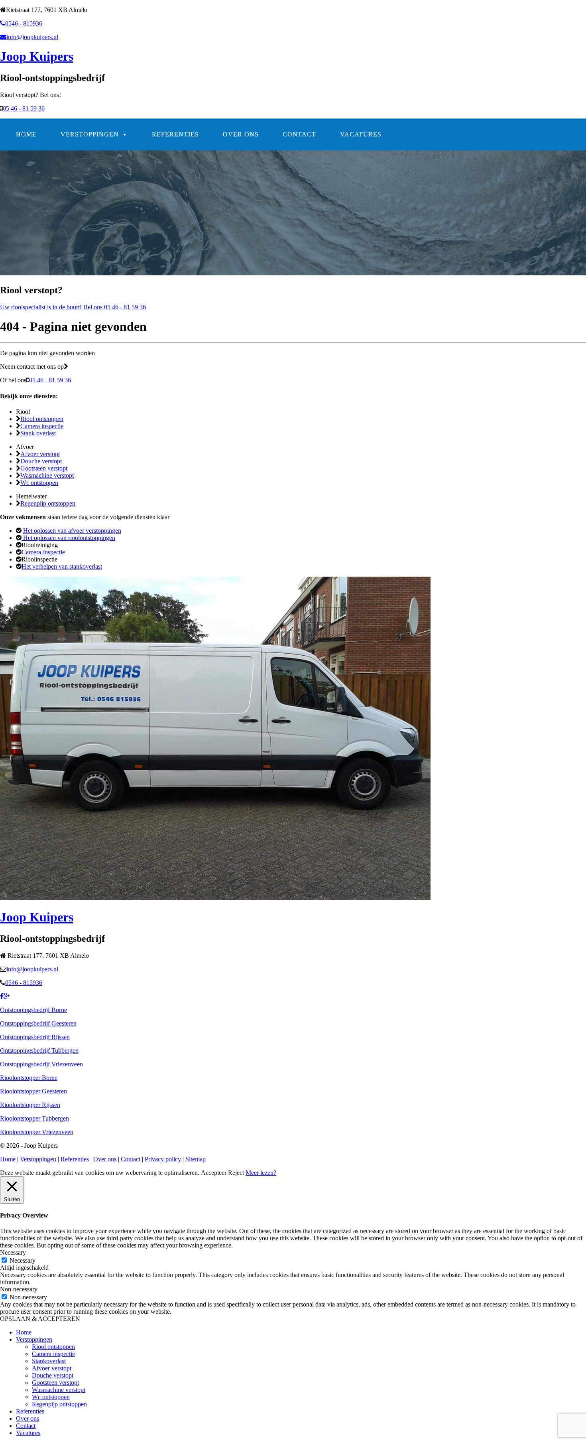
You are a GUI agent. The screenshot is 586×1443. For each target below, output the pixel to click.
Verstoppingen (90, 134)
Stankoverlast (49, 1361)
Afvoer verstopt (40, 454)
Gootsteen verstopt (43, 468)
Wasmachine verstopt (47, 475)
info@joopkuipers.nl (32, 37)
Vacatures (360, 134)
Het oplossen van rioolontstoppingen (68, 537)
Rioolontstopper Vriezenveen (36, 1132)
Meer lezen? (261, 1172)
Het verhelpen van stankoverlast (62, 566)
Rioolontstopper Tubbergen (34, 1118)
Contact (299, 134)
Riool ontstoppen (41, 418)
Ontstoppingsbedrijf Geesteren (38, 1023)
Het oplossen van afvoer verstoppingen (72, 530)
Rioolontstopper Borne (28, 1077)
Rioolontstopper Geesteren (33, 1091)
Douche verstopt (41, 461)
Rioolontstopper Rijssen (30, 1104)
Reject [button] (236, 1172)
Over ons (241, 134)
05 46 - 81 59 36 (24, 108)
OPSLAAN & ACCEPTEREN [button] (40, 1318)
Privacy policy (163, 1159)
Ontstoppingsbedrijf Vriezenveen (41, 1064)
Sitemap (195, 1159)
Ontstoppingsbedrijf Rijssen (35, 1037)
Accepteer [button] (213, 1172)
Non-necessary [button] (18, 1289)
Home (26, 134)
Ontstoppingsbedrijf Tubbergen (39, 1050)
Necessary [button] (13, 1252)
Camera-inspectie (43, 552)
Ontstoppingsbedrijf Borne (33, 1009)
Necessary (22, 1260)
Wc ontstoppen (39, 482)
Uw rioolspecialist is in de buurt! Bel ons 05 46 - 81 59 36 (73, 307)
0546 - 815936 (23, 23)
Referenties (175, 134)
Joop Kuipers (36, 56)
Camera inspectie (41, 426)
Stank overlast (38, 433)
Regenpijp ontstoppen (47, 503)
